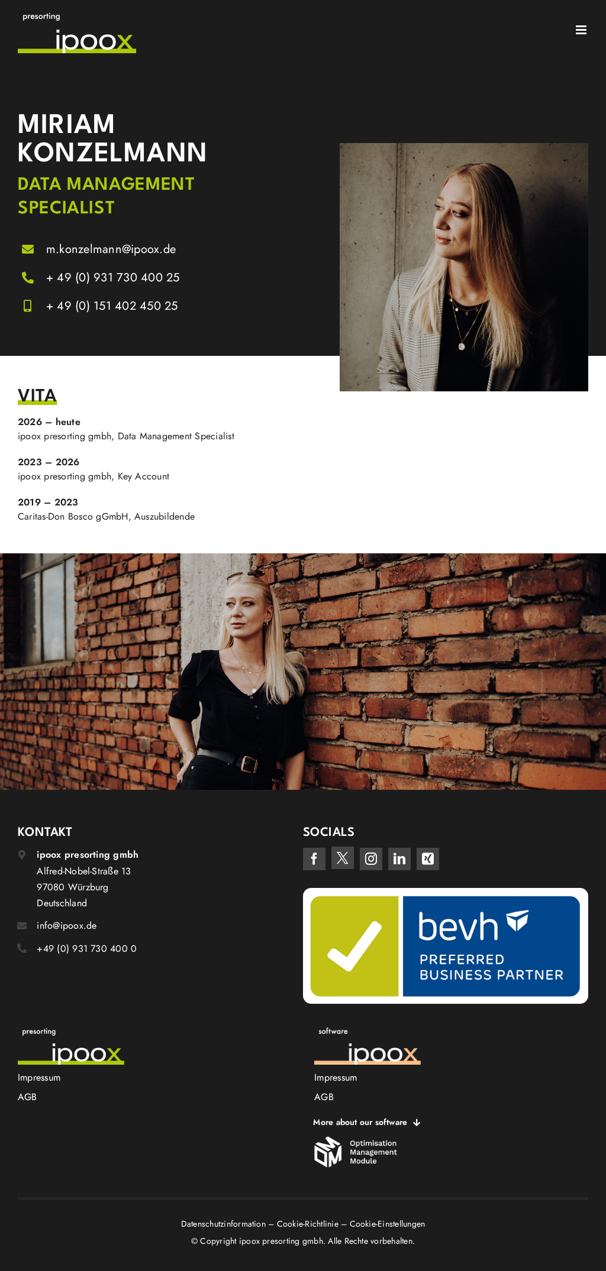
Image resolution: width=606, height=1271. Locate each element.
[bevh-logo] (445, 892)
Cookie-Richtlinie (308, 1224)
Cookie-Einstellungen (388, 1224)
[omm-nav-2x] (355, 1140)
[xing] (428, 859)
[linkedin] (399, 859)
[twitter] (342, 858)
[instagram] (371, 859)
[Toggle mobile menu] (582, 30)
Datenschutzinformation (223, 1224)
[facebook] (314, 859)
